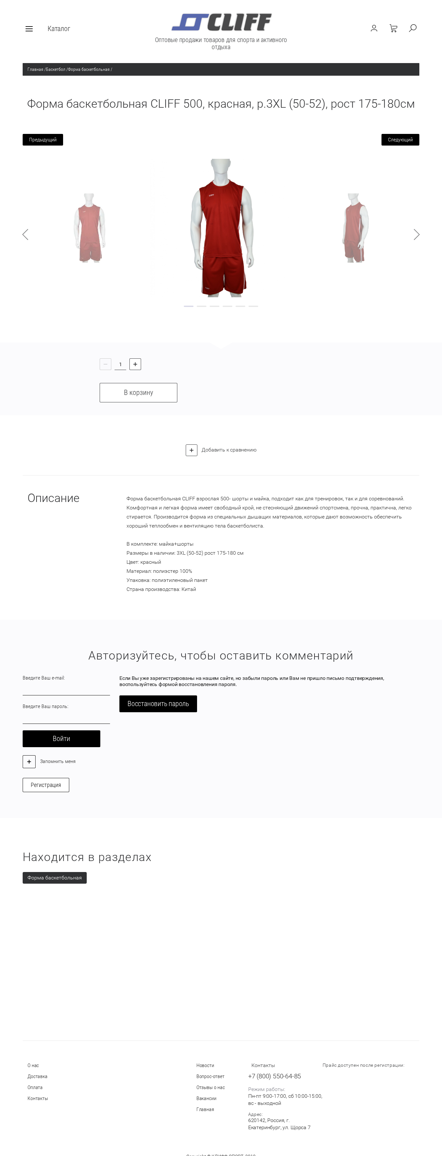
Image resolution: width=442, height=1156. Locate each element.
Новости (205, 1065)
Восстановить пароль (158, 704)
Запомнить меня (57, 761)
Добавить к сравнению (229, 450)
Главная (35, 69)
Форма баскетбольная (89, 69)
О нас (33, 1065)
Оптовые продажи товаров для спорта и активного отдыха (221, 43)
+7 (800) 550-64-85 (274, 1076)
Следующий (400, 139)
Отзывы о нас (210, 1087)
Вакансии (206, 1098)
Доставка (38, 1076)
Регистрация (46, 784)
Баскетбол (55, 69)
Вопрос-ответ (210, 1076)
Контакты (38, 1098)
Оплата (35, 1087)
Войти (61, 739)
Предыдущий (43, 139)
